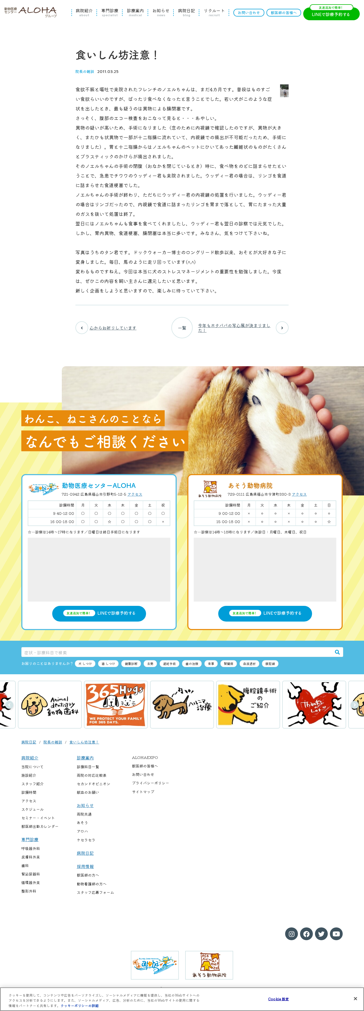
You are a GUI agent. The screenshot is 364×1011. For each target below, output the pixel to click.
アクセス (134, 494)
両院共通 (84, 814)
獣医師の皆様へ (284, 12)
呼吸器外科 (30, 848)
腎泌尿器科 (30, 874)
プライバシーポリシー (150, 783)
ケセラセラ (86, 839)
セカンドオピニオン (93, 783)
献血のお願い (88, 792)
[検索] (337, 652)
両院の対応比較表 (92, 775)
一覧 (182, 327)
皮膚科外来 (30, 857)
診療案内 (135, 12)
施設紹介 (28, 775)
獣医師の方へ (88, 875)
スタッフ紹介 (32, 783)
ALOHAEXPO (145, 757)
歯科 (25, 865)
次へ (355, 705)
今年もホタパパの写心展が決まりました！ (234, 327)
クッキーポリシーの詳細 (79, 1005)
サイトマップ (143, 791)
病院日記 (186, 12)
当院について (32, 766)
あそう (82, 822)
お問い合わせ (249, 12)
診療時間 (28, 792)
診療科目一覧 (88, 766)
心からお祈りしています (113, 327)
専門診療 (109, 12)
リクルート (214, 12)
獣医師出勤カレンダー (40, 826)
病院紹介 (84, 12)
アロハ (82, 831)
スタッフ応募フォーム (95, 892)
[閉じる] (355, 998)
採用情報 (85, 866)
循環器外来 (30, 882)
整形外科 (28, 891)
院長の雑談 (84, 71)
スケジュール (32, 809)
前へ (9, 705)
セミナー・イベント (38, 817)
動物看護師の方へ (92, 883)
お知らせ (160, 12)
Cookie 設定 (278, 998)
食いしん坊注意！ (84, 742)
